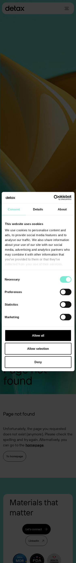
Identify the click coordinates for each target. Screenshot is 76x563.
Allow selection (38, 348)
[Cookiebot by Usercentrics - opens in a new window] (54, 197)
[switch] (65, 292)
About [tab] (62, 209)
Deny (38, 362)
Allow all (38, 335)
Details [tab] (38, 209)
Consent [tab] (14, 209)
